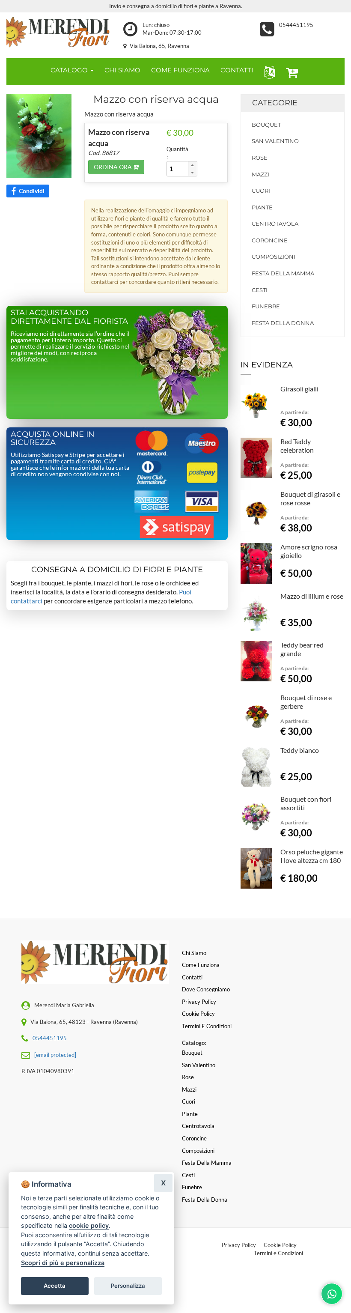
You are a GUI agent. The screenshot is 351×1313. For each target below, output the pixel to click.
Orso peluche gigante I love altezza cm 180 (311, 855)
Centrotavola (275, 223)
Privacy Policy (239, 1244)
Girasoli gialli (299, 389)
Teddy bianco (299, 750)
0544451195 (296, 24)
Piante (262, 207)
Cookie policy (198, 1013)
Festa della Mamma (283, 273)
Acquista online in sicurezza (53, 439)
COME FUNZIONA (180, 70)
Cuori (261, 190)
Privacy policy (199, 1001)
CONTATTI (236, 70)
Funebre (266, 306)
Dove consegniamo (206, 989)
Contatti (192, 977)
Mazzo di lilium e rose (311, 596)
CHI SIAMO (122, 70)
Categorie (274, 102)
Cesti (260, 289)
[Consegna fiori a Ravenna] (58, 32)
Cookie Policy (280, 1244)
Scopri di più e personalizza (62, 1262)
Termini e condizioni (207, 1026)
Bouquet (266, 124)
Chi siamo (194, 952)
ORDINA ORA (113, 166)
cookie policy (89, 1225)
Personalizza (128, 1285)
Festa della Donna (283, 322)
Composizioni (273, 256)
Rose (260, 157)
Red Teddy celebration (297, 445)
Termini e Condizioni (278, 1253)
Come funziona (201, 964)
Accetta (54, 1285)
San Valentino (275, 140)
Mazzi (260, 174)
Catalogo (70, 70)
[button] (268, 71)
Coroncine (270, 240)
